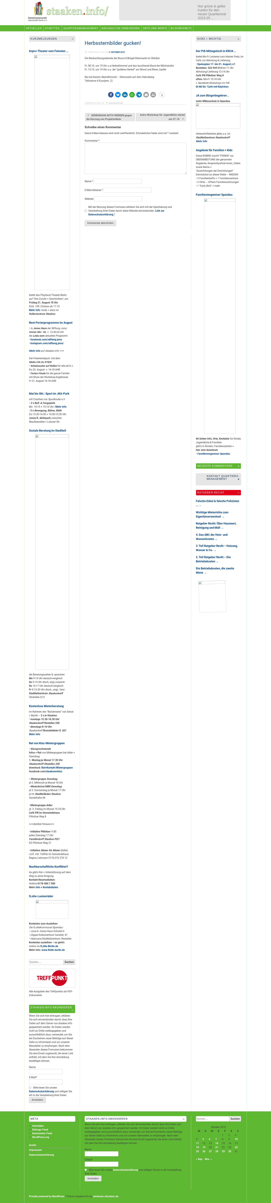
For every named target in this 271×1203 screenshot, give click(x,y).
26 (203, 1151)
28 (216, 1151)
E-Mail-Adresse (94, 190)
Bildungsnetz (181, 28)
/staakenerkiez (53, 771)
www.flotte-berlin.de (53, 949)
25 (197, 1151)
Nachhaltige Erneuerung (121, 28)
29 (223, 1151)
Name (89, 181)
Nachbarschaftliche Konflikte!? (48, 866)
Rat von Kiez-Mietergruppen (47, 743)
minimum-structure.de (105, 1196)
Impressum (35, 1149)
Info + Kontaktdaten (47, 887)
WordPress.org (40, 1137)
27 (210, 1151)
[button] (111, 94)
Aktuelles (34, 28)
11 (197, 1143)
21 (216, 1147)
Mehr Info (34, 310)
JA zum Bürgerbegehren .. (212, 95)
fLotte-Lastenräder (41, 896)
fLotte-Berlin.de (49, 946)
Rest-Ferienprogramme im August (50, 322)
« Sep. (199, 1159)
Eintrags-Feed (40, 1129)
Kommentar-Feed (42, 1133)
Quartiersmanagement (81, 28)
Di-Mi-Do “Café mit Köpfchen (212, 86)
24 (236, 1147)
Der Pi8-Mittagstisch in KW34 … (216, 51)
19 (203, 1147)
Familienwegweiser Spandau (214, 194)
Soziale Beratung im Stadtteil (47, 430)
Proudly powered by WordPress (46, 1196)
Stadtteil (52, 28)
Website (89, 198)
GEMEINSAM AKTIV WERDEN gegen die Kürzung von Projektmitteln (109, 117)
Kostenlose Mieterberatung (46, 706)
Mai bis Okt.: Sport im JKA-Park (49, 393)
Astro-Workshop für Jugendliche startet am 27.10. (162, 117)
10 (236, 1139)
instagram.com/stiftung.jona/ (47, 343)
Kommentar (92, 140)
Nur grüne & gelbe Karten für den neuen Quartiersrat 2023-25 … (212, 12)
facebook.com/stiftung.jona (46, 339)
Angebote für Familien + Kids (214, 150)
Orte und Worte (155, 28)
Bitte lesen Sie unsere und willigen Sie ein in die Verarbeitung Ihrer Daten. (50, 1091)
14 (216, 1143)
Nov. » (208, 1159)
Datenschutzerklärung (41, 1091)
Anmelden (38, 1125)
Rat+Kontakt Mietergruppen (57, 767)
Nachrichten (116, 103)
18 (197, 1147)
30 (229, 1151)
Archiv (32, 1145)
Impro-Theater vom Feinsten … (48, 51)
